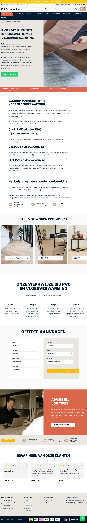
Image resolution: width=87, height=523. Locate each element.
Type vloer (49, 342)
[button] (60, 9)
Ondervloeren (56, 13)
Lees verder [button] (7, 476)
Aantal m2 (49, 358)
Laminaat (38, 13)
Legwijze (49, 350)
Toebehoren (77, 13)
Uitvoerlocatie (15, 366)
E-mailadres (15, 350)
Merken (3, 17)
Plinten (47, 13)
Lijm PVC (28, 13)
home (2, 21)
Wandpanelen (67, 13)
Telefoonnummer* (16, 358)
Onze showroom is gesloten (62, 4)
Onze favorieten (7, 13)
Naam (13, 342)
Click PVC (18, 13)
